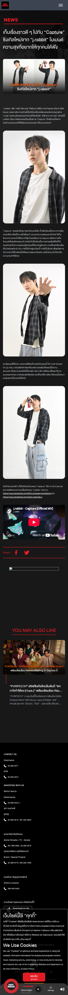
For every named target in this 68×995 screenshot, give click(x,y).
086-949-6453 (13, 888)
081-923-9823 (25, 820)
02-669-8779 (13, 862)
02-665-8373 (13, 777)
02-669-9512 (13, 820)
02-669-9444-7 (14, 802)
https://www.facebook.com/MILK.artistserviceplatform (27, 493)
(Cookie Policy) (27, 969)
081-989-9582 (14, 845)
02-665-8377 (13, 765)
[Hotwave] (5, 5)
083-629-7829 (25, 862)
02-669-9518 (26, 845)
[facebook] (16, 552)
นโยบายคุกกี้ (25, 939)
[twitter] (26, 552)
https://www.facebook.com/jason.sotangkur (22, 497)
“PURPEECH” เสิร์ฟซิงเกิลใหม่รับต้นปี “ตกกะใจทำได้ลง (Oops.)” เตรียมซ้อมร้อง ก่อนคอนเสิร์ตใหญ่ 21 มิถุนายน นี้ (35, 691)
